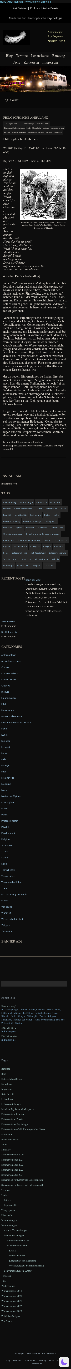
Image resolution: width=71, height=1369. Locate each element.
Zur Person (31, 62)
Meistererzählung (11, 521)
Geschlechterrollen (23, 508)
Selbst (4, 1144)
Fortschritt (55, 502)
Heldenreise (51, 508)
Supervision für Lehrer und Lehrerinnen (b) (22, 1184)
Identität (7, 515)
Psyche (6, 546)
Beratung (58, 55)
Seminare (6, 1149)
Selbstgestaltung (38, 553)
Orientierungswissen (12, 534)
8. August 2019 (11, 123)
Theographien (8, 876)
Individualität (21, 515)
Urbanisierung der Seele (36, 132)
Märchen (30, 527)
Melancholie (36, 128)
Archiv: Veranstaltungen (16, 1230)
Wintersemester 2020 (11, 1296)
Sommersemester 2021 (12, 1159)
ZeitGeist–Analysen (11, 1316)
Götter (39, 508)
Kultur (47, 515)
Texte (16, 62)
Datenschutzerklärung (11, 1079)
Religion (7, 132)
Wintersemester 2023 (11, 1311)
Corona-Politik (8, 679)
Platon (48, 540)
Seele (5, 553)
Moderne (46, 128)
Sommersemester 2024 (12, 1174)
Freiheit (7, 508)
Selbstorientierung (57, 553)
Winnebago (8, 565)
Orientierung (57, 527)
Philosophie (8, 540)
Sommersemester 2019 (18, 1240)
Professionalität (9, 820)
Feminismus (7, 710)
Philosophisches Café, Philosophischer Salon (23, 1129)
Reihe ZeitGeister (9, 1139)
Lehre (4, 753)
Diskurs (5, 691)
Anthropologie (29, 123)
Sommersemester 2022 (12, 1164)
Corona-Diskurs (9, 673)
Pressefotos (6, 1134)
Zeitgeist (49, 132)
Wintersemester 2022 (11, 1306)
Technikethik (8, 869)
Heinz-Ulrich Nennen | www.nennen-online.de (25, 1)
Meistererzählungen (32, 521)
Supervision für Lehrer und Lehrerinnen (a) (22, 1179)
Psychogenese (20, 546)
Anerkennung (9, 502)
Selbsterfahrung (19, 553)
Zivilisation (58, 132)
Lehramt (5, 747)
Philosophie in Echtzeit (12, 1114)
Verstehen (26, 559)
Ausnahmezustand (11, 661)
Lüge (3, 771)
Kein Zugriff (7, 1094)
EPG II (12, 1250)
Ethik (3, 704)
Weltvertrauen (41, 559)
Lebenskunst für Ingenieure (22, 1260)
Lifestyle (5, 765)
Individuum (35, 515)
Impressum (50, 62)
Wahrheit (6, 912)
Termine (22, 55)
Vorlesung (6, 906)
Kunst (4, 734)
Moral (4, 790)
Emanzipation (8, 697)
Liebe (56, 515)
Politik (4, 814)
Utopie (4, 900)
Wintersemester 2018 (17, 1245)
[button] (64, 1362)
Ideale (63, 508)
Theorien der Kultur (19, 132)
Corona (5, 667)
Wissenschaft (23, 565)
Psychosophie (8, 833)
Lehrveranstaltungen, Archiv (18, 1270)
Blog (9, 55)
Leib (3, 759)
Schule (4, 857)
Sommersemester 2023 (12, 1169)
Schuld (4, 851)
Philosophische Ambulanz (25, 117)
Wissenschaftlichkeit (12, 919)
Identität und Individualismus (14, 128)
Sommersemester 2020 (12, 1154)
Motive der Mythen (57, 128)
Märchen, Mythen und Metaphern (17, 1109)
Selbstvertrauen (10, 559)
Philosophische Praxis (12, 1119)
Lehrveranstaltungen (11, 1104)
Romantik (58, 546)
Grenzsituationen (17, 1255)
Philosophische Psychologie (14, 1124)
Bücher (7, 1200)
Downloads (6, 1083)
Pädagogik (35, 546)
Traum (4, 888)
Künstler (5, 740)
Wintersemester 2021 (11, 1301)
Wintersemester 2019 (11, 1290)
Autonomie (41, 502)
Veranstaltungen (9, 1220)
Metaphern (51, 521)
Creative (5, 685)
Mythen (19, 527)
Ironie (29, 128)
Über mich (6, 1215)
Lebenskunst (40, 55)
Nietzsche (42, 527)
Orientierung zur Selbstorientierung (42, 534)
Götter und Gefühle (42, 123)
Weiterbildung (8, 1285)
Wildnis (55, 559)
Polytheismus (61, 540)
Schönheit (6, 845)
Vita (3, 1280)
